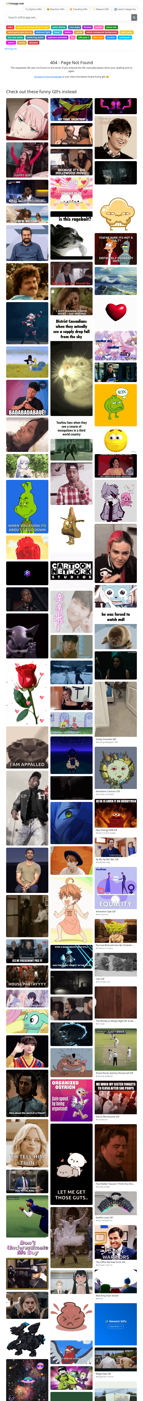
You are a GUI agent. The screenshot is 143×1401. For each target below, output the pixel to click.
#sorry (56, 312)
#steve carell (103, 1255)
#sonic (56, 766)
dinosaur (33, 42)
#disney (12, 220)
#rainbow (101, 1220)
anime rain (111, 27)
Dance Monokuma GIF (107, 1116)
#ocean (100, 287)
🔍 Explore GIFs (33, 9)
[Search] (134, 17)
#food (55, 655)
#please (56, 201)
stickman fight (43, 32)
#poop (100, 1110)
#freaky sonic (14, 655)
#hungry (56, 651)
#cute (11, 1030)
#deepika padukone (106, 676)
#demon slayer (59, 1038)
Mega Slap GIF (103, 1373)
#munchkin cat (103, 981)
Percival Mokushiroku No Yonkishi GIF (116, 945)
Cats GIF (100, 978)
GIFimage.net (10, 48)
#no (10, 297)
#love (55, 1197)
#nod (10, 258)
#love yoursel (102, 914)
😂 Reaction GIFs (56, 9)
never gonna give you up (20, 32)
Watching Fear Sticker (107, 1295)
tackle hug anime (35, 37)
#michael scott (103, 1264)
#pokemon (57, 1361)
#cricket (12, 1234)
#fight (55, 1034)
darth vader (126, 32)
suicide (79, 32)
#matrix (56, 457)
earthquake (124, 37)
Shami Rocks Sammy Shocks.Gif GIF (114, 1073)
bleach (57, 32)
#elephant (13, 556)
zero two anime (15, 37)
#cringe (100, 228)
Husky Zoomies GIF (106, 739)
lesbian (68, 32)
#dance (11, 341)
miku (10, 27)
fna (72, 37)
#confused (101, 449)
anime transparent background (101, 32)
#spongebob (58, 731)
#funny (11, 842)
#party (11, 337)
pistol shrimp (59, 27)
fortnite (87, 27)
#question (101, 444)
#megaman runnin (105, 1376)
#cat (10, 765)
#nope (100, 419)
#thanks (56, 629)
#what (100, 440)
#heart (56, 1202)
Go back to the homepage (48, 76)
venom (11, 42)
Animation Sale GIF (106, 911)
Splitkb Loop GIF (104, 1217)
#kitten (100, 977)
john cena (98, 37)
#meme (12, 761)
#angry (100, 423)
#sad (10, 756)
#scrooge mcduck (61, 965)
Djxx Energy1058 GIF (106, 830)
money (21, 42)
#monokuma (102, 1114)
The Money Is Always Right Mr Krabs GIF (117, 1020)
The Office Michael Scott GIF (110, 1262)
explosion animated (57, 37)
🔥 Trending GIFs (79, 9)
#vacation (57, 646)
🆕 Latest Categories (125, 9)
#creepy (12, 530)
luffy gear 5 (83, 37)
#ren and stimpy (60, 1069)
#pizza (55, 543)
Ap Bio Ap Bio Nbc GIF (107, 859)
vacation (111, 37)
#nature (100, 292)
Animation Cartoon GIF (108, 791)
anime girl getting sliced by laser (32, 27)
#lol (98, 156)
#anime (11, 137)
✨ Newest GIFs (101, 9)
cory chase (75, 27)
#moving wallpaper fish (107, 742)
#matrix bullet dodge (106, 833)
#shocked (57, 1356)
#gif (10, 1230)
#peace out (102, 1177)
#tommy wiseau (60, 172)
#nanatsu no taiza (104, 948)
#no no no (101, 789)
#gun (99, 580)
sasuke (98, 27)
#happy (11, 174)
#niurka (100, 474)
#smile (11, 253)
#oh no (100, 1260)
